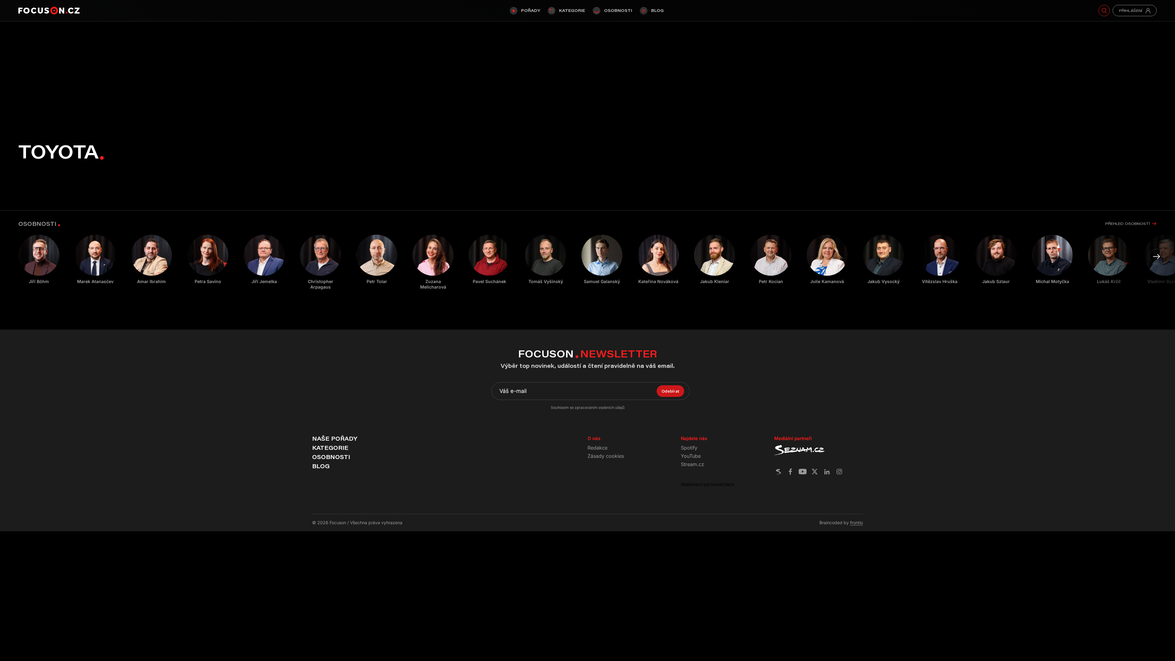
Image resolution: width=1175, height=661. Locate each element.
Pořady (530, 10)
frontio (856, 522)
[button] (1156, 256)
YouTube (691, 456)
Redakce (597, 448)
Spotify (689, 448)
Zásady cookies (606, 456)
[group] (95, 259)
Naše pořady (334, 438)
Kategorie (572, 10)
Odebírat (670, 391)
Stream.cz (692, 464)
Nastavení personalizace (707, 484)
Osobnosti (618, 10)
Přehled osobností (1127, 223)
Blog (657, 10)
